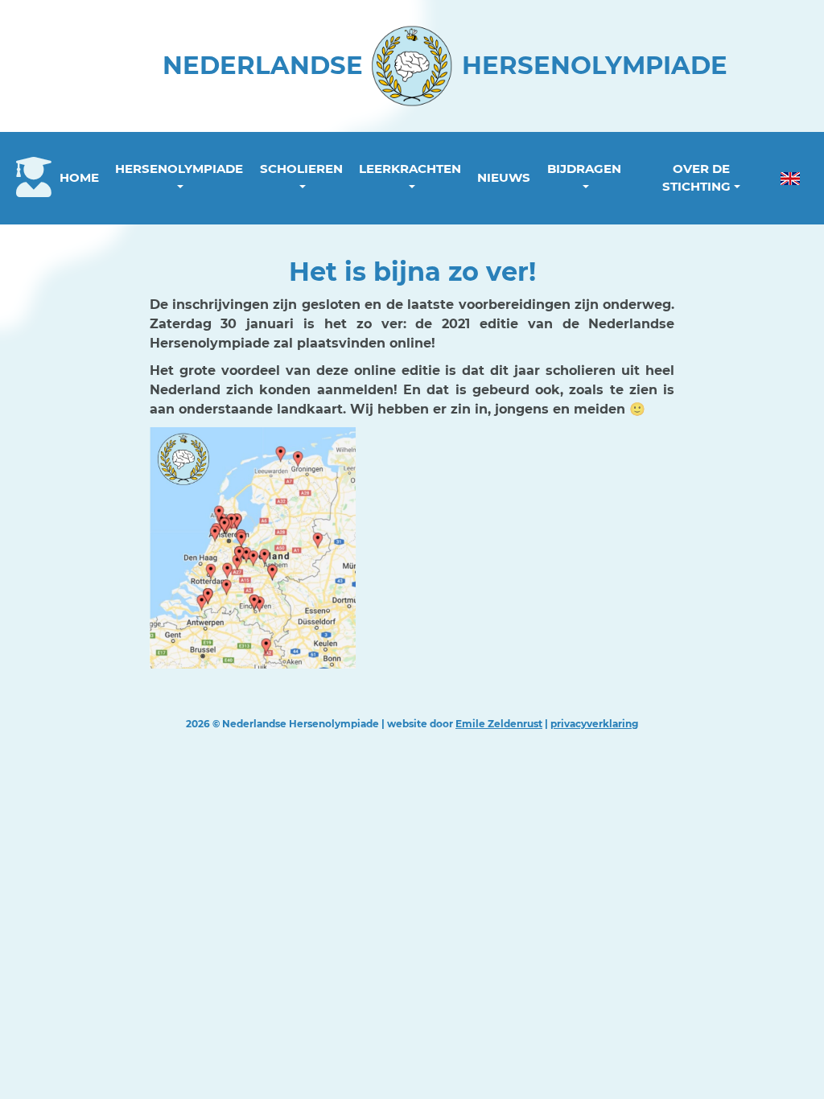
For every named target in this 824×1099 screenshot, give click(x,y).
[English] (790, 178)
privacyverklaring (594, 724)
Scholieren (301, 168)
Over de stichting (696, 178)
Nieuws (503, 177)
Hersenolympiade (179, 168)
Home (79, 177)
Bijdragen (584, 168)
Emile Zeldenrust (498, 724)
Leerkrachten (410, 168)
